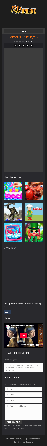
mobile (7, 312)
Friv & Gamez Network (23, 442)
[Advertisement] (25, 21)
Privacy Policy (21, 438)
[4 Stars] (19, 41)
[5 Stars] (21, 41)
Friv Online (10, 438)
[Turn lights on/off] (15, 45)
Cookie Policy (34, 438)
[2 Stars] (16, 41)
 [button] (27, 45)
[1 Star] (15, 41)
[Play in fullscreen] (23, 45)
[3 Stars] (18, 41)
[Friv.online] (23, 9)
